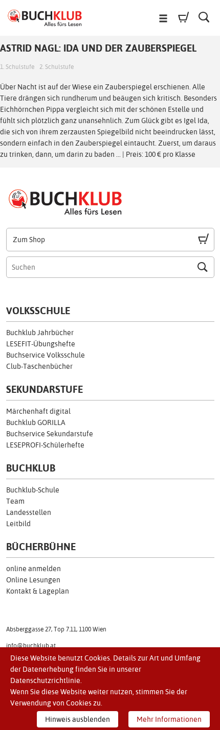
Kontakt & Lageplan (37, 591)
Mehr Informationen (169, 719)
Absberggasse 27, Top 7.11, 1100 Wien (56, 629)
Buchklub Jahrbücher (40, 332)
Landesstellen (28, 512)
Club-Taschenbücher (39, 366)
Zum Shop (29, 240)
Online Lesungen (33, 580)
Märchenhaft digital (38, 411)
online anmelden (33, 568)
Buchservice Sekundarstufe (49, 434)
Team (15, 501)
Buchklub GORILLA (35, 422)
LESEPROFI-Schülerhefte (45, 445)
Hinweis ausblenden (77, 719)
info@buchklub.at (31, 645)
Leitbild (18, 524)
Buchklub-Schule (32, 490)
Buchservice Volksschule (45, 355)
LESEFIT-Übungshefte (40, 344)
